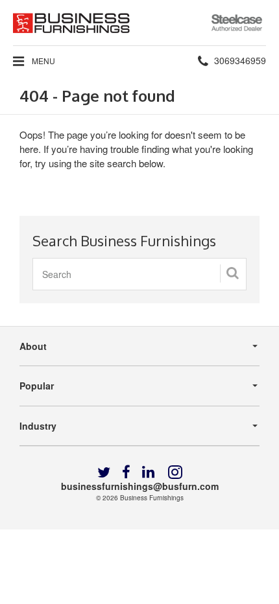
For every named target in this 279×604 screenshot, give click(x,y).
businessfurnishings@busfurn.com (140, 486)
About (33, 346)
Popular (36, 385)
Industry (37, 425)
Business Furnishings (152, 497)
